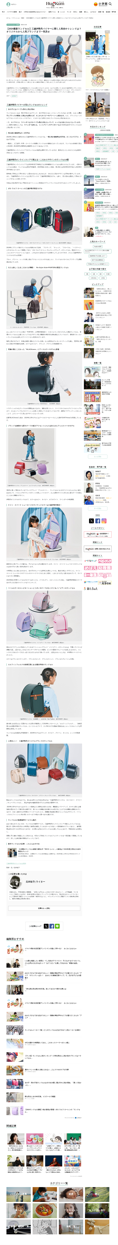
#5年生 (98, 151)
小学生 (103, 278)
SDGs (75, 12)
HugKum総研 (97, 246)
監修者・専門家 (111, 12)
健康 (80, 12)
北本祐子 (14, 96)
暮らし (86, 12)
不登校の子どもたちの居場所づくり (98, 264)
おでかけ (93, 12)
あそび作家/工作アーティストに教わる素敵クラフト (97, 251)
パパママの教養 (12, 12)
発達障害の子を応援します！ (98, 256)
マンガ (69, 12)
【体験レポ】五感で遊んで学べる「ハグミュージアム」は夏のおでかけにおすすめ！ (98, 59)
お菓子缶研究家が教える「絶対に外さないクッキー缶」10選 (103, 339)
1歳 (94, 274)
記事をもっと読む (44, 908)
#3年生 (105, 148)
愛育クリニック (100, 476)
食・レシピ (61, 12)
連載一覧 (101, 12)
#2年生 (104, 222)
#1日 (113, 151)
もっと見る (97, 456)
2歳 (100, 274)
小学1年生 (93, 278)
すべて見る (97, 508)
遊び (20, 12)
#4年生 (111, 148)
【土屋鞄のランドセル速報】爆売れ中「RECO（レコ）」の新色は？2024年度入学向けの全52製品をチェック (49, 850)
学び (3, 12)
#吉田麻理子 (105, 151)
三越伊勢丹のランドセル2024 (16, 863)
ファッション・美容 (18, 18)
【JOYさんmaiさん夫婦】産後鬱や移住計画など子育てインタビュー (103, 315)
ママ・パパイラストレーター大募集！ (98, 90)
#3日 (115, 222)
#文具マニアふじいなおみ (103, 169)
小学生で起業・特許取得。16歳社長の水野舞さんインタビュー (103, 351)
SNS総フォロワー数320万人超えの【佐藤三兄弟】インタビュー (103, 327)
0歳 (87, 274)
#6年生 (111, 213)
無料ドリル (52, 12)
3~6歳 (107, 274)
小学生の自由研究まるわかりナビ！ (35, 12)
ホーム (8, 18)
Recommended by (70, 1117)
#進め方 (98, 148)
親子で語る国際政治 (97, 260)
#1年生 (98, 222)
